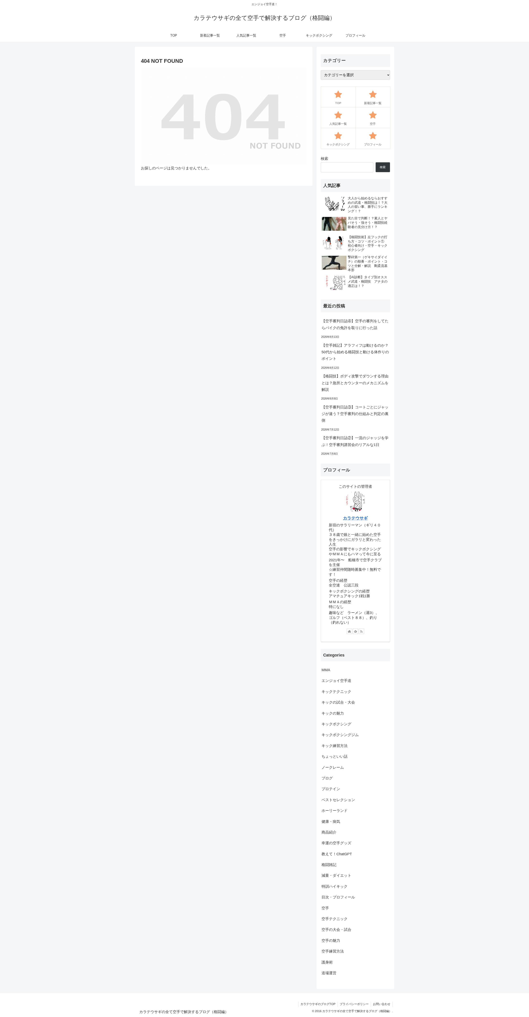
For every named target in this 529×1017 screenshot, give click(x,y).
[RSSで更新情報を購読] (361, 631)
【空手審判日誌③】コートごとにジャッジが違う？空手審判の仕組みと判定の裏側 (355, 414)
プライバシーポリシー (354, 1004)
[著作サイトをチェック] (349, 631)
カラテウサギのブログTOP (317, 1004)
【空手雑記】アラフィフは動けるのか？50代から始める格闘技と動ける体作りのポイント (355, 352)
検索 (324, 159)
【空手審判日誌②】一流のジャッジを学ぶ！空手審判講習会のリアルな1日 (355, 441)
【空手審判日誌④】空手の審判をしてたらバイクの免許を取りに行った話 (355, 324)
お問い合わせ (381, 1004)
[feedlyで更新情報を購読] (355, 631)
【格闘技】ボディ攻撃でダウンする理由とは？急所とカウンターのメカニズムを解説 (355, 383)
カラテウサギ (355, 518)
